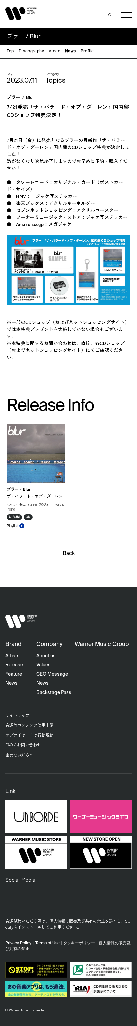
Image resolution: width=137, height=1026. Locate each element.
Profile (87, 51)
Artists (12, 656)
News (70, 51)
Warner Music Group (102, 644)
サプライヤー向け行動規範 (29, 735)
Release (14, 665)
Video (54, 51)
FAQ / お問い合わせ (23, 745)
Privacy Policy (18, 943)
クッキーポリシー (79, 943)
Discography (31, 51)
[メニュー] (126, 15)
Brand (13, 644)
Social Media (20, 879)
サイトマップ (17, 715)
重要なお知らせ (19, 755)
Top (10, 51)
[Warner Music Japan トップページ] (21, 13)
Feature (13, 674)
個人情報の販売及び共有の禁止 (77, 921)
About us (46, 656)
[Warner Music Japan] (21, 621)
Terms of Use (47, 943)
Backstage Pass (53, 692)
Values (43, 665)
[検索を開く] (110, 15)
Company (49, 644)
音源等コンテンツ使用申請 (29, 725)
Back (69, 553)
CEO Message (52, 674)
